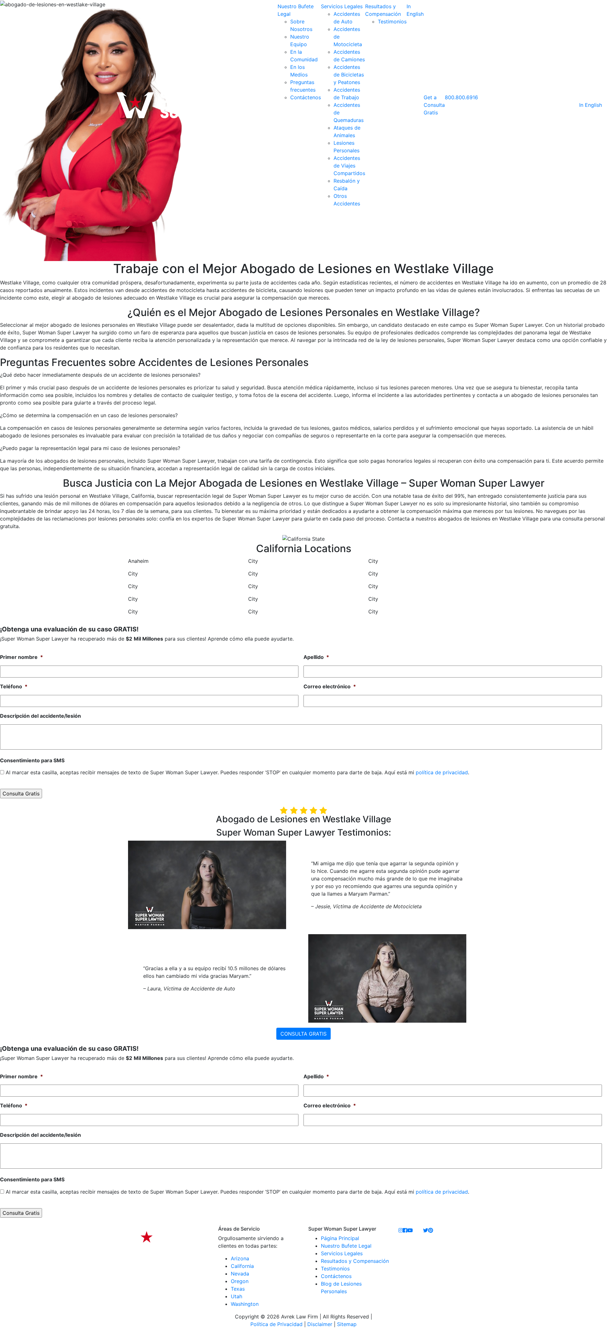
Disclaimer (319, 1324)
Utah (236, 1296)
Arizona (240, 1258)
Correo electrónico (330, 686)
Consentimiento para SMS (32, 760)
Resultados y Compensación (355, 1261)
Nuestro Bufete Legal (346, 1246)
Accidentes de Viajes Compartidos (349, 165)
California (242, 1266)
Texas (238, 1289)
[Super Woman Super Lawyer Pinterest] (430, 1230)
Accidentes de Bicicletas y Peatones (349, 74)
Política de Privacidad (276, 1324)
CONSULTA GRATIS (303, 1034)
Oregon (239, 1281)
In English (590, 105)
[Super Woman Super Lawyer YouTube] (410, 1230)
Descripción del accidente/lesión (40, 716)
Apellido (316, 657)
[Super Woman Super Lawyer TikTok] (418, 1230)
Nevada (240, 1273)
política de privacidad (442, 772)
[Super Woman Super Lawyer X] (425, 1230)
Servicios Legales (342, 6)
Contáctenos (305, 97)
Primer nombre (21, 657)
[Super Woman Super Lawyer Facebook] (405, 1230)
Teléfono (14, 686)
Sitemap (347, 1324)
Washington (245, 1304)
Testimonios (392, 21)
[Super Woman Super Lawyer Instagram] (400, 1230)
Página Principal (340, 1238)
